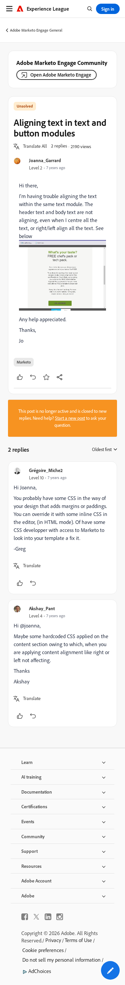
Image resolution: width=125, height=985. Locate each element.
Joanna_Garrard (45, 160)
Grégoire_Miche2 (46, 470)
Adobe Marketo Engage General (36, 30)
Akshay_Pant (42, 608)
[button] (35, 146)
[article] (62, 528)
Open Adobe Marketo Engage (60, 75)
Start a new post (70, 418)
